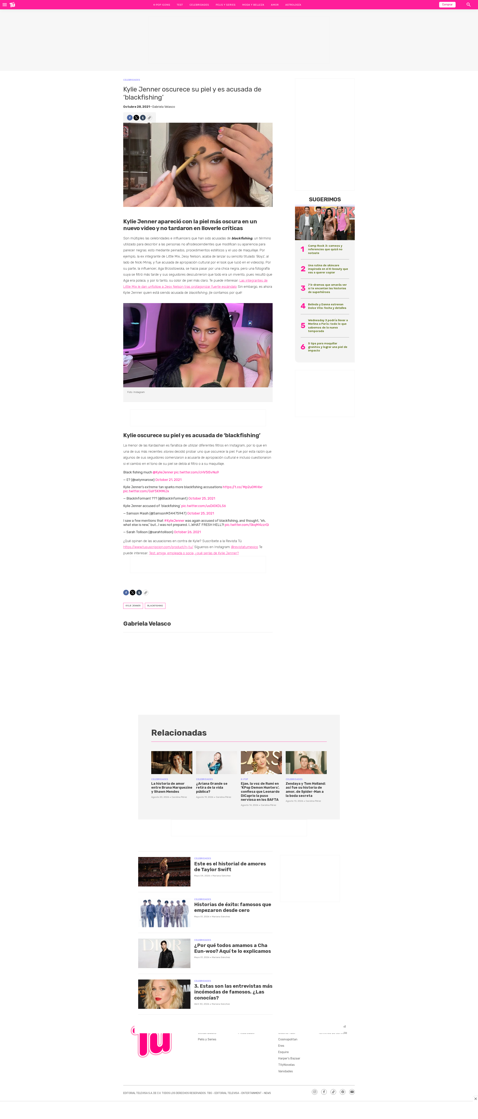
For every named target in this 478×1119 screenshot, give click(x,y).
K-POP (244, 779)
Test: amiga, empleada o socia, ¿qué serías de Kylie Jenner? (194, 553)
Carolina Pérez (179, 797)
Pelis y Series (225, 4)
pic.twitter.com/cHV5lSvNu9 (196, 472)
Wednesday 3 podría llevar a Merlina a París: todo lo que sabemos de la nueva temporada (328, 325)
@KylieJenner (163, 472)
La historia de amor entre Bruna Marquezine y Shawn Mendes (171, 788)
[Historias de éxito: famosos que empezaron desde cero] (164, 912)
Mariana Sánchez (221, 875)
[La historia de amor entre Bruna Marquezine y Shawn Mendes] (171, 762)
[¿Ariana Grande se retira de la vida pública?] (216, 762)
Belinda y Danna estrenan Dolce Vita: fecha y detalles (327, 306)
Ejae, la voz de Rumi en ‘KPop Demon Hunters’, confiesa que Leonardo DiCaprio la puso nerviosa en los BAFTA (260, 792)
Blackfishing (155, 605)
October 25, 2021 (201, 498)
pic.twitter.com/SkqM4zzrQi (247, 525)
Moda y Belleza (253, 4)
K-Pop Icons (161, 4)
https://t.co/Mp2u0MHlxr (243, 487)
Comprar (447, 4)
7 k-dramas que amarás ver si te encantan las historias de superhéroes (327, 288)
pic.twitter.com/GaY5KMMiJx (146, 491)
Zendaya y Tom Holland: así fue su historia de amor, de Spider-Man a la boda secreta (306, 790)
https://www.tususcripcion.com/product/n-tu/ (158, 547)
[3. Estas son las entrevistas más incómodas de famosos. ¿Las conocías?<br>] (164, 994)
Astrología (293, 4)
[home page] (12, 4)
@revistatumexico (244, 547)
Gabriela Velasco (163, 107)
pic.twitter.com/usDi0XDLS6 (203, 506)
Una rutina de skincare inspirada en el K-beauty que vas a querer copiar (328, 269)
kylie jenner (133, 605)
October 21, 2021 (168, 480)
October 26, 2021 (187, 532)
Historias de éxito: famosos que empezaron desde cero (232, 907)
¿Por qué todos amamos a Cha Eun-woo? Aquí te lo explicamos (232, 948)
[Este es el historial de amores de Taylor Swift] (164, 871)
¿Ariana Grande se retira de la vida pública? (211, 788)
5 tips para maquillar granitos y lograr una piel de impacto (327, 347)
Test (180, 4)
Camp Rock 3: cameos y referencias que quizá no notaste (325, 249)
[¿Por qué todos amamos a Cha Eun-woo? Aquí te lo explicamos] (164, 953)
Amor (275, 4)
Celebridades (199, 4)
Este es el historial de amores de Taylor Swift (230, 866)
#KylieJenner (174, 521)
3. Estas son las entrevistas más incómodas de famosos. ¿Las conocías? (233, 992)
